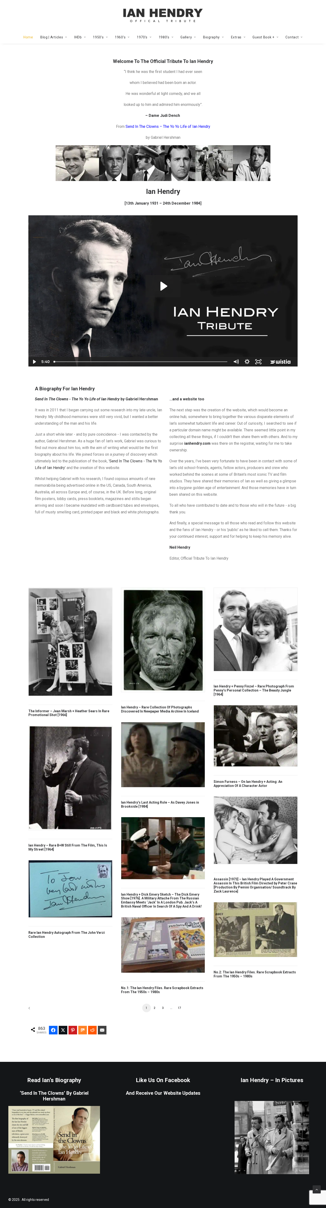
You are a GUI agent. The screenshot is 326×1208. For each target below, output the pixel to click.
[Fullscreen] (258, 362)
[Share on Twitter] (63, 1030)
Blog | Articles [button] (51, 37)
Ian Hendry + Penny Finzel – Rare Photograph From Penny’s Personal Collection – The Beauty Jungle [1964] (254, 690)
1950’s (98, 37)
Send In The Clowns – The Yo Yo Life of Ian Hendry (168, 126)
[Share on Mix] (82, 1030)
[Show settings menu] (247, 362)
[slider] (140, 362)
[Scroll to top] (317, 1189)
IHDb (78, 37)
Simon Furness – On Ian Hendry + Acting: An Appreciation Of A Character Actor (248, 784)
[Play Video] (34, 362)
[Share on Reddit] (92, 1030)
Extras (236, 37)
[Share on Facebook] (53, 1030)
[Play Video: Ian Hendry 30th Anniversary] (163, 286)
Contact (292, 37)
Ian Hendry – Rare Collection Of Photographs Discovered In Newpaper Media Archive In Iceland (160, 709)
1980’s (164, 37)
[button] (70, 642)
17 (179, 1008)
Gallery (186, 37)
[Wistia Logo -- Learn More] (281, 362)
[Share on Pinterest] (72, 1030)
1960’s (120, 37)
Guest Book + (263, 37)
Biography (211, 37)
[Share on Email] (102, 1030)
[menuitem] (29, 37)
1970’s (142, 37)
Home (28, 37)
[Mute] (236, 362)
